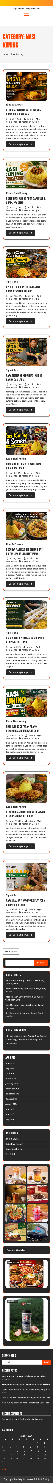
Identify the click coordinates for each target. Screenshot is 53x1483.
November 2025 (12, 1094)
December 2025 (12, 1089)
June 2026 (10, 1063)
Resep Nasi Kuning (16, 193)
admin (30, 119)
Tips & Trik (12, 281)
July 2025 (9, 1109)
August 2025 (11, 1104)
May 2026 (9, 1068)
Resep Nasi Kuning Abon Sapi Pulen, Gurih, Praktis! (26, 1384)
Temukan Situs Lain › (16, 1250)
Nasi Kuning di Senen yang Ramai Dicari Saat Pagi (25, 1403)
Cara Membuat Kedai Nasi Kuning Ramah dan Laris (26, 1398)
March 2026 (10, 1078)
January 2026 (11, 1083)
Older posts (11, 951)
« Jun (4, 1469)
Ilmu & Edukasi (14, 104)
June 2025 (9, 1114)
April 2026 (9, 1073)
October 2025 (11, 1099)
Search (40, 962)
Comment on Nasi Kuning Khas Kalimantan (22, 1419)
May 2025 (9, 1119)
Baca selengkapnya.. (19, 144)
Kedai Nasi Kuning (16, 458)
